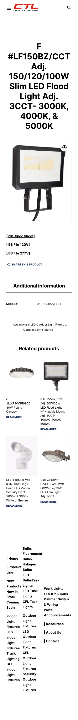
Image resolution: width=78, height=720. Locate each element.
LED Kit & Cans (56, 594)
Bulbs (27, 548)
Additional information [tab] (39, 286)
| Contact (51, 641)
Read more (14, 417)
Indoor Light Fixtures (13, 621)
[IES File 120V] (18, 244)
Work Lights (53, 588)
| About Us (52, 632)
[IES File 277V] (18, 253)
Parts (48, 610)
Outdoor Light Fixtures (38, 329)
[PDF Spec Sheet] (20, 236)
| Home (12, 558)
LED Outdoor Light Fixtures (48, 324)
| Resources (54, 624)
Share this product (26, 264)
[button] (64, 147)
